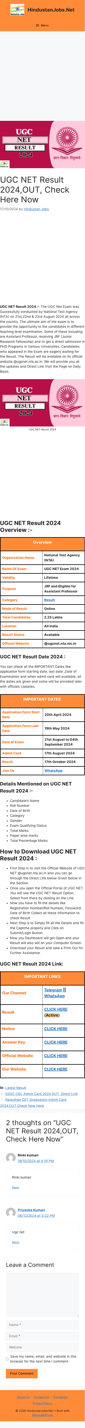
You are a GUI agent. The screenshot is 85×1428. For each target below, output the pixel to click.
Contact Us (41, 1397)
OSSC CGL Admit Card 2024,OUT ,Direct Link (41, 1094)
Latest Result (15, 1088)
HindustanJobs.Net (51, 10)
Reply (15, 1187)
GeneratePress (42, 1415)
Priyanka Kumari (31, 1210)
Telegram (53, 990)
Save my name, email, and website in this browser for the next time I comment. (43, 1358)
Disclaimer (60, 1397)
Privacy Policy (42, 1403)
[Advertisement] (42, 77)
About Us (23, 1397)
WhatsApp (54, 996)
